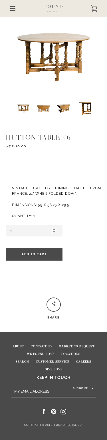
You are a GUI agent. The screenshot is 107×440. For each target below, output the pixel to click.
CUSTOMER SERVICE (52, 361)
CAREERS (83, 361)
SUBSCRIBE (80, 388)
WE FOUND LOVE (40, 354)
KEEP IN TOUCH (53, 377)
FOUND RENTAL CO (68, 425)
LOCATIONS (70, 354)
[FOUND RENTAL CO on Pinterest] (53, 411)
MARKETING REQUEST (76, 346)
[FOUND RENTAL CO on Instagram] (63, 411)
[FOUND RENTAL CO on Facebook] (44, 411)
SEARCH (22, 361)
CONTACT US (41, 346)
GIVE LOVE (53, 369)
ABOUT (18, 346)
